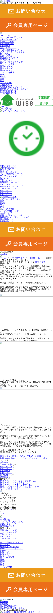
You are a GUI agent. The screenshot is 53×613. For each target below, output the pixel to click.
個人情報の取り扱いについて (13, 608)
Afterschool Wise (7, 41)
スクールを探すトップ (10, 199)
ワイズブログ (18, 258)
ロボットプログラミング (11, 62)
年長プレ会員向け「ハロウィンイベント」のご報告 (23, 458)
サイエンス (5, 60)
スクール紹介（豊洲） (10, 489)
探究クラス (5, 46)
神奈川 (3, 76)
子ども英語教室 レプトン (11, 50)
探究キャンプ (6, 66)
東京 (2, 74)
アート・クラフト (8, 64)
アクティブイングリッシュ (12, 52)
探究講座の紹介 (7, 44)
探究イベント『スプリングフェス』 (16, 485)
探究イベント (6, 70)
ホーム (5, 107)
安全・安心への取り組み (11, 37)
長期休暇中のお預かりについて (14, 89)
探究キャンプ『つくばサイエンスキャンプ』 (20, 487)
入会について (6, 85)
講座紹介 (4, 477)
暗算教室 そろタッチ (9, 58)
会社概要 (4, 602)
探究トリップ (6, 68)
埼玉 (2, 78)
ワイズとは (5, 35)
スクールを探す (7, 72)
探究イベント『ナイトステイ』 (14, 483)
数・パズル (5, 54)
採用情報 (4, 604)
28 (11, 509)
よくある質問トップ (9, 211)
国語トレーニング (8, 48)
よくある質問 (6, 83)
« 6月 (2, 514)
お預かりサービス (8, 39)
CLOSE (3, 254)
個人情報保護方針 (8, 606)
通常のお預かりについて (11, 87)
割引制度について (8, 93)
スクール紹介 (6, 464)
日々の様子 (5, 475)
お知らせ (4, 462)
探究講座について (8, 91)
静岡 (2, 80)
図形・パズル (6, 56)
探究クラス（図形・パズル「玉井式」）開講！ (21, 456)
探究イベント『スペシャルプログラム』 (18, 481)
